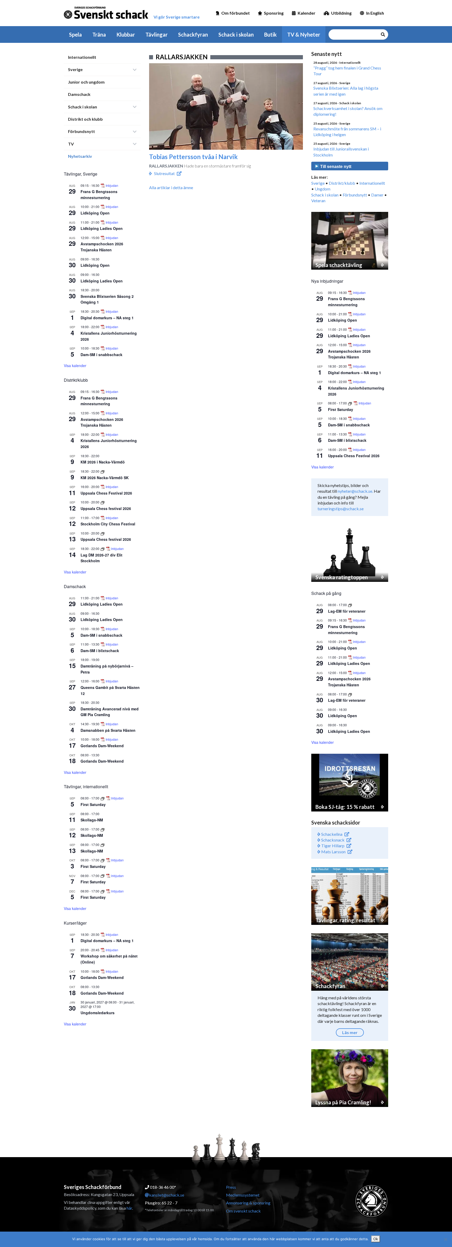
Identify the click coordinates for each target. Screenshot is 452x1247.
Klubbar (125, 34)
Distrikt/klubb (342, 183)
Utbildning (341, 12)
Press (231, 1187)
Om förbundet (235, 12)
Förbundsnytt (81, 131)
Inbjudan (112, 185)
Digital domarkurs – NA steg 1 (107, 317)
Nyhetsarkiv (80, 156)
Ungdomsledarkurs (98, 1012)
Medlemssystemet (242, 1194)
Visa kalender (75, 365)
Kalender (306, 12)
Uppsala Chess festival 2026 (106, 508)
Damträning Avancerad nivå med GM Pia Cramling (110, 711)
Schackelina (331, 834)
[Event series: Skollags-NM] (102, 829)
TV (71, 143)
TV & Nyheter (303, 34)
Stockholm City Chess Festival (108, 523)
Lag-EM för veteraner (346, 611)
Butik (270, 34)
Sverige (75, 69)
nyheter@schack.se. (355, 491)
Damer (377, 194)
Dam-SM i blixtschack (100, 650)
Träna (99, 34)
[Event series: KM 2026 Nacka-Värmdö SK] (102, 471)
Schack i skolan (236, 34)
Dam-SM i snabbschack (101, 354)
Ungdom (322, 188)
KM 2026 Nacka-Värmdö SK (105, 477)
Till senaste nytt (335, 166)
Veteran (318, 200)
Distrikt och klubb (85, 119)
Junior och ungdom (86, 81)
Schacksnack (332, 839)
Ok (375, 1239)
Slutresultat (164, 173)
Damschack (79, 94)
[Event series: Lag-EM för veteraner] (350, 604)
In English (375, 12)
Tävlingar (156, 34)
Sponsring (274, 12)
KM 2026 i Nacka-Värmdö (103, 462)
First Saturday (93, 804)
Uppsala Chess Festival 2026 (106, 493)
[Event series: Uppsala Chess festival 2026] (102, 502)
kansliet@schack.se (166, 1194)
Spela (75, 34)
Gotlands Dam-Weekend (102, 745)
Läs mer (350, 1032)
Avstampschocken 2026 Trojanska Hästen (102, 246)
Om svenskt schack (243, 1210)
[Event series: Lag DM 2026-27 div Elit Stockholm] (103, 548)
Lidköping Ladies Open (102, 228)
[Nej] (445, 1239)
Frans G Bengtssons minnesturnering (99, 401)
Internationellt (82, 57)
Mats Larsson (333, 851)
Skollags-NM (92, 819)
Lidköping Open (95, 213)
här (129, 1207)
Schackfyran (193, 34)
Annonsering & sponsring (248, 1202)
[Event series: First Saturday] (103, 798)
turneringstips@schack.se (341, 508)
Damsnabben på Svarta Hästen (108, 730)
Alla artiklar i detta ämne (171, 187)
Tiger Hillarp (332, 845)
